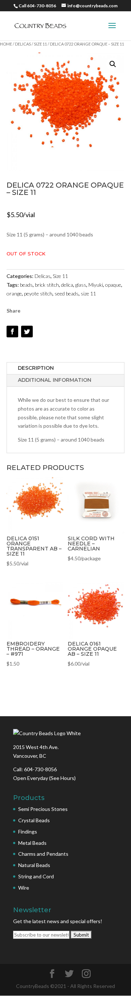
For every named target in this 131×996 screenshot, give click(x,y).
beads (26, 285)
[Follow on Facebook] (12, 331)
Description (36, 368)
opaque (113, 285)
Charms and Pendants (43, 854)
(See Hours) (62, 778)
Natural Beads (34, 865)
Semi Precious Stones (43, 809)
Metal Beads (32, 843)
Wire (23, 888)
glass (80, 285)
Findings (27, 831)
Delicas (23, 44)
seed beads (67, 293)
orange (14, 293)
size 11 (88, 293)
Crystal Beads (34, 820)
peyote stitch (38, 293)
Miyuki (95, 285)
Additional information (54, 380)
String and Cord (36, 876)
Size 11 (40, 44)
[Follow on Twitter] (27, 331)
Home (6, 44)
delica (67, 285)
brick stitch (47, 285)
